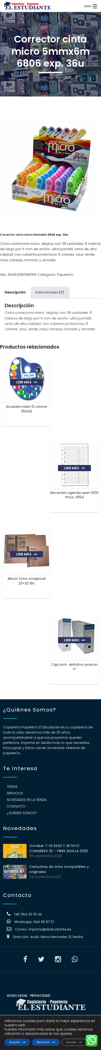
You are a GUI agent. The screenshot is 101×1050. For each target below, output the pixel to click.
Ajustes (71, 1042)
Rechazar (43, 1042)
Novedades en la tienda (27, 799)
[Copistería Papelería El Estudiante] (39, 6)
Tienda (12, 786)
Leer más (23, 382)
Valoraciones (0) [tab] (49, 292)
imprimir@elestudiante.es (49, 929)
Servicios (15, 793)
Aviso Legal (17, 995)
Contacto (16, 806)
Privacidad (40, 995)
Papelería (65, 274)
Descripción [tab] (15, 292)
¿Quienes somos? (22, 813)
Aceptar (14, 1042)
